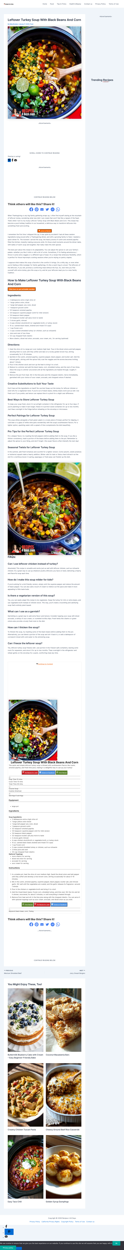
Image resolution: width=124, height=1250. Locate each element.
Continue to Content (45, 664)
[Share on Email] (42, 209)
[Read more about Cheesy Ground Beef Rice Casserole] (63, 1095)
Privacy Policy (100, 4)
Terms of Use (114, 4)
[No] (19, 1248)
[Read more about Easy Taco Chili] (25, 1167)
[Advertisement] (44, 138)
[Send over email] (15, 161)
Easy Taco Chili (15, 1202)
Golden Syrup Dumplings (57, 1202)
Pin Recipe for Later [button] (31, 772)
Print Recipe (63, 772)
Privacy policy (8, 1248)
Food (52, 4)
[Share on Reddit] (53, 209)
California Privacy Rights (51, 1222)
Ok (116, 1243)
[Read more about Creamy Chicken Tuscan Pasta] (25, 1095)
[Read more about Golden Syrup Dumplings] (63, 1167)
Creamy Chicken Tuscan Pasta (22, 1129)
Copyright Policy (67, 1222)
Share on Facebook (48, 772)
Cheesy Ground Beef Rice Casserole (62, 1129)
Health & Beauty (75, 4)
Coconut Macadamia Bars (57, 1055)
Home (45, 4)
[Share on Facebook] (12, 161)
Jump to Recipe (45, 231)
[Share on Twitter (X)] (47, 209)
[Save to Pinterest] (9, 160)
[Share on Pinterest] (37, 209)
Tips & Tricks (61, 4)
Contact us (88, 4)
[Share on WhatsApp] (58, 209)
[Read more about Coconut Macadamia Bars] (63, 1020)
